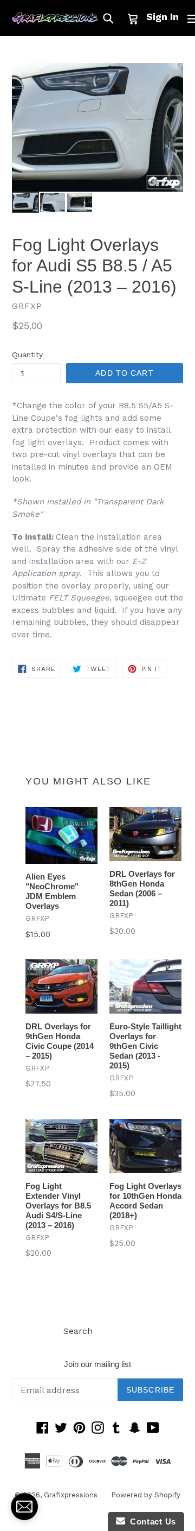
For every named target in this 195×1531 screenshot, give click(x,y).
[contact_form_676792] (24, 1506)
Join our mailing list (97, 1364)
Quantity (27, 354)
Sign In (162, 16)
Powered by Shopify (145, 1495)
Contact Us (150, 1521)
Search (78, 1331)
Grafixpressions (71, 1495)
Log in (119, 1331)
